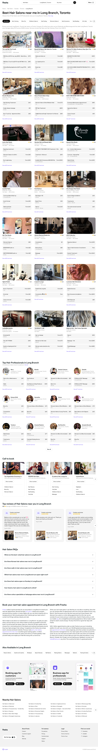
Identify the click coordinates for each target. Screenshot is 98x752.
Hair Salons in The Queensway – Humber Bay (13, 708)
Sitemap (24, 738)
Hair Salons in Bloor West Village (10, 713)
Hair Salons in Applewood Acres (58, 703)
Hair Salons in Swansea (7, 711)
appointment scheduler (59, 630)
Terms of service (65, 733)
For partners (44, 731)
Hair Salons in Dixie (33, 706)
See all (49, 449)
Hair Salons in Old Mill (56, 713)
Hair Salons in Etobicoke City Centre (37, 708)
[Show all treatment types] (94, 21)
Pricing (43, 733)
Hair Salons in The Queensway (36, 713)
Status (43, 741)
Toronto (22, 8)
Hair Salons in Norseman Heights (36, 711)
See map (50, 16)
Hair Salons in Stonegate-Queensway (11, 716)
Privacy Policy (64, 731)
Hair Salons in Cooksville (56, 716)
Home (4, 8)
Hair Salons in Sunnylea (80, 706)
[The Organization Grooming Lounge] (13, 479)
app (58, 619)
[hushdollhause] (85, 479)
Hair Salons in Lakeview (34, 716)
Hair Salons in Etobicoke (8, 706)
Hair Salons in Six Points (81, 713)
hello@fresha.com (55, 639)
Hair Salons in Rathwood (81, 716)
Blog (23, 736)
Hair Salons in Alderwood (8, 703)
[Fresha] (5, 2)
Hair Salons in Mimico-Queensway (83, 708)
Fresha (4, 609)
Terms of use (64, 736)
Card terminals (45, 736)
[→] (95, 479)
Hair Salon (10, 8)
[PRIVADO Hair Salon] (37, 479)
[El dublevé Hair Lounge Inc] (61, 479)
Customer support (26, 733)
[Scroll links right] (95, 710)
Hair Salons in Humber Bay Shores (83, 711)
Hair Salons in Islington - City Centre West (61, 708)
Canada (16, 8)
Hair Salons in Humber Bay (35, 703)
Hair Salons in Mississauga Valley (83, 703)
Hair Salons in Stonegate (56, 706)
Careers (24, 731)
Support (43, 738)
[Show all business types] (94, 652)
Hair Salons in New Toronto (57, 711)
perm (32, 630)
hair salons (29, 611)
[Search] (74, 2)
